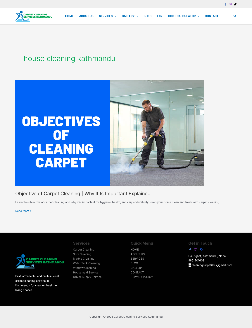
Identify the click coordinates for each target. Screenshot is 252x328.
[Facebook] (225, 4)
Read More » (23, 211)
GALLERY (128, 16)
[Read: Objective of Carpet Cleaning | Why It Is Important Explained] (109, 132)
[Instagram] (230, 4)
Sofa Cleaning (82, 254)
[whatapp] (201, 249)
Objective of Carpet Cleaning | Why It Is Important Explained (83, 193)
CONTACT (211, 16)
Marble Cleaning (83, 258)
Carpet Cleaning (83, 249)
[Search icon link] (235, 16)
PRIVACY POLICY (142, 277)
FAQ (160, 16)
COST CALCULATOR (182, 16)
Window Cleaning (84, 268)
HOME (69, 16)
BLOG (147, 16)
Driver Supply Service (87, 277)
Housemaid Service (86, 272)
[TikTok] (235, 4)
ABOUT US (86, 16)
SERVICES (106, 16)
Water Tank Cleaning (86, 263)
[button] (114, 16)
